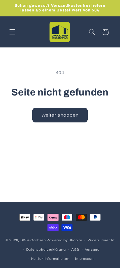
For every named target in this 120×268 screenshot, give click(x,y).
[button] (12, 32)
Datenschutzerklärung (46, 249)
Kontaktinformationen (50, 258)
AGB (75, 249)
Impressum (85, 258)
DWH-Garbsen (33, 240)
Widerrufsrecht (101, 240)
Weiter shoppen (60, 115)
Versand (92, 249)
